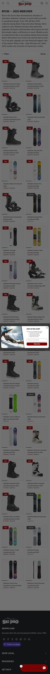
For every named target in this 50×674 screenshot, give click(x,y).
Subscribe (37, 344)
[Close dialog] (47, 328)
